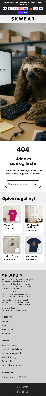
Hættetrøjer (8, 329)
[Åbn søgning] (8, 19)
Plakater (6, 333)
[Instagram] (18, 391)
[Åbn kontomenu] (37, 19)
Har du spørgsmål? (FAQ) (15, 377)
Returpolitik (8, 361)
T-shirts (6, 321)
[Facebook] (23, 391)
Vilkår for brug (9, 357)
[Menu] (3, 19)
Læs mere (23, 4)
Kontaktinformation (12, 365)
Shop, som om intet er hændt (23, 184)
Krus (4, 325)
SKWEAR (26, 387)
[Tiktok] (27, 391)
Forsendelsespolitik (11, 353)
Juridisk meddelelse (12, 349)
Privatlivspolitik (9, 345)
